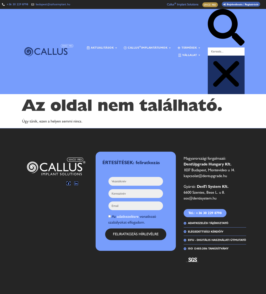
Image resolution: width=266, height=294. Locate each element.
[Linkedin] (76, 183)
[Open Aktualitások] (116, 48)
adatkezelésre (128, 216)
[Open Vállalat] (199, 55)
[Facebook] (68, 183)
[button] (226, 28)
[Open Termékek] (199, 48)
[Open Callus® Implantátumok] (169, 48)
